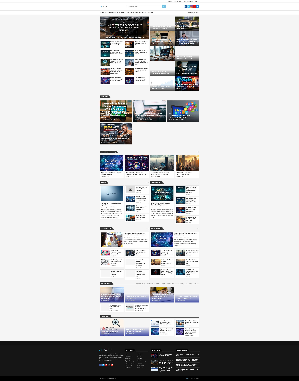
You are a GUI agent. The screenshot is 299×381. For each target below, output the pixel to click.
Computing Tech (129, 356)
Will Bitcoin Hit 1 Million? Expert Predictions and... (191, 200)
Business (170, 1)
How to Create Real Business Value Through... (141, 188)
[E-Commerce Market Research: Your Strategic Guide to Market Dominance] (111, 239)
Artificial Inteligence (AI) (146, 12)
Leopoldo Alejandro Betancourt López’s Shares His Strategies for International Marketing (186, 41)
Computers (140, 354)
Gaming (102, 12)
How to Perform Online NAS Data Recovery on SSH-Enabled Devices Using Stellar (117, 27)
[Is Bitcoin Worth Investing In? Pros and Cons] (180, 219)
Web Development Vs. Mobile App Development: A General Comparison (110, 296)
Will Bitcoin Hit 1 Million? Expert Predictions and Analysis (141, 52)
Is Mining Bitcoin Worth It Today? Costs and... (191, 209)
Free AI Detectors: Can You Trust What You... (192, 261)
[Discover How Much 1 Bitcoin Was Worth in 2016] (162, 83)
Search (164, 6)
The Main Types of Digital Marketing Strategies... (116, 261)
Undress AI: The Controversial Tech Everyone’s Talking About (167, 272)
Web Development (121, 12)
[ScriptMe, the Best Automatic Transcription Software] (162, 24)
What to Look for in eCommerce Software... (116, 272)
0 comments (121, 32)
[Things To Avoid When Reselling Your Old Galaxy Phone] (180, 323)
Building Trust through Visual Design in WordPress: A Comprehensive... (161, 296)
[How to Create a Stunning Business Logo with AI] (112, 193)
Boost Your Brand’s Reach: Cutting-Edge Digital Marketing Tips (162, 41)
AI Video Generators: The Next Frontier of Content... (192, 252)
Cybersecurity (178, 1)
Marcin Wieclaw (140, 119)
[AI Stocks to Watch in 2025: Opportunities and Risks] (187, 163)
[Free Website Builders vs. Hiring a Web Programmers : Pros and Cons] (130, 307)
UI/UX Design (189, 283)
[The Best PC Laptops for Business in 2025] (162, 53)
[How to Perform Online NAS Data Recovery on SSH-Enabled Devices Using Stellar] (155, 323)
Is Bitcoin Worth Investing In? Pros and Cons (191, 218)
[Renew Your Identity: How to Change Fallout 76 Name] (129, 44)
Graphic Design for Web (168, 283)
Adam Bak (154, 207)
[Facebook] (186, 6)
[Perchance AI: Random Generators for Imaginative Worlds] (180, 272)
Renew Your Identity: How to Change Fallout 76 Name (141, 43)
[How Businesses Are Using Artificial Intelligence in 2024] (130, 208)
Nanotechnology (156, 228)
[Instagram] (191, 6)
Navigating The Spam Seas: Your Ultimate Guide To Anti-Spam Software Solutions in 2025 (148, 115)
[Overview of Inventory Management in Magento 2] (162, 68)
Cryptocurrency (188, 1)
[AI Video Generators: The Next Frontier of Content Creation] (162, 163)
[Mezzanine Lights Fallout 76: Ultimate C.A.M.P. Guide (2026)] (129, 71)
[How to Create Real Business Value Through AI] (130, 189)
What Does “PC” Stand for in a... (140, 216)
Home (187, 378)
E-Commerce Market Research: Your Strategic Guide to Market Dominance (135, 234)
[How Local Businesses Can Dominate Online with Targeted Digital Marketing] (130, 273)
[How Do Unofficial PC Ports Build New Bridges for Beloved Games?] (105, 80)
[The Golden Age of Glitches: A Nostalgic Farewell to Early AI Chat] (129, 80)
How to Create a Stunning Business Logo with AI (111, 204)
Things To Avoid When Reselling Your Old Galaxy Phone (191, 322)
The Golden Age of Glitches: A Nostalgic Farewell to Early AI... (140, 79)
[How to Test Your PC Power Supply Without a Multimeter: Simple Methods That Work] (154, 362)
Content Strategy (180, 283)
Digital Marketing (110, 12)
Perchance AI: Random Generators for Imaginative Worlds (192, 272)
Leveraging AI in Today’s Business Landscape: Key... (141, 198)
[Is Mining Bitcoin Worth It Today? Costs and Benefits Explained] (180, 210)
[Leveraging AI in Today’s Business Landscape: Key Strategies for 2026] (130, 199)
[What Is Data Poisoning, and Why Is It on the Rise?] (154, 355)
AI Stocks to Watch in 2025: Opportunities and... (167, 261)
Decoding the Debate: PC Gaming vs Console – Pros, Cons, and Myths (187, 86)
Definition (139, 358)
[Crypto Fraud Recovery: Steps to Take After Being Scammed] (105, 44)
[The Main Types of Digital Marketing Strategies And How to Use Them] (105, 262)
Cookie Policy (128, 367)
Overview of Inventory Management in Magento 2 (140, 262)
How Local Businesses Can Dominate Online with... (140, 273)
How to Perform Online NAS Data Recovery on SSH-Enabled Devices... (166, 322)
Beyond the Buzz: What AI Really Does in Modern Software (185, 234)
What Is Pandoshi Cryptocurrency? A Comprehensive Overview (116, 52)
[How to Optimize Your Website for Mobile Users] (130, 253)
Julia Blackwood (156, 176)
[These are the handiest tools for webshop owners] (105, 307)
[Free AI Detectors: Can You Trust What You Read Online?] (180, 262)
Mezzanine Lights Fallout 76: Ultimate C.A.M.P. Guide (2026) (141, 70)
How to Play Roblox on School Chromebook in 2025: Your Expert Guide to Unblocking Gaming (115, 115)
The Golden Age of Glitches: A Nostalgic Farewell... (167, 252)
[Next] (198, 152)
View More (196, 283)
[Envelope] (112, 365)
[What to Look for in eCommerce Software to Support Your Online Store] (105, 273)
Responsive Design (140, 283)
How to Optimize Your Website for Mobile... (141, 252)
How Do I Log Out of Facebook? (186, 73)
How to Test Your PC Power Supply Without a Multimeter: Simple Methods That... (166, 362)
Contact (197, 1)
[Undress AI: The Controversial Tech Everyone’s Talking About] (155, 272)
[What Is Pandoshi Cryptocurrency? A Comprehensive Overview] (105, 53)
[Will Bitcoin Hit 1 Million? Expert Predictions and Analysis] (129, 53)
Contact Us (140, 367)
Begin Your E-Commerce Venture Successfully (116, 252)
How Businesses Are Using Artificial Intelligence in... (142, 207)
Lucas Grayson (106, 119)
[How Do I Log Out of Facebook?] (187, 68)
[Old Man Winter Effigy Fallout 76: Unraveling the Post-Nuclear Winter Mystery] (129, 62)
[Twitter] (188, 6)
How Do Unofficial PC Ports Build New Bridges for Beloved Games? (116, 79)
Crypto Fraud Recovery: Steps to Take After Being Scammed (116, 43)
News (126, 354)
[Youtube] (194, 6)
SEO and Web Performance (153, 283)
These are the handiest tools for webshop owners (115, 307)
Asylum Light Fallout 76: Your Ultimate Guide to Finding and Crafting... (116, 61)
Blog (192, 378)
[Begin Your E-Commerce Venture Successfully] (105, 253)
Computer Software (132, 12)
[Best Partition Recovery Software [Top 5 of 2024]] (187, 53)
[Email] (197, 6)
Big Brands (128, 358)
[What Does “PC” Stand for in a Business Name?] (130, 218)
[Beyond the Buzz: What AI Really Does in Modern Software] (111, 163)
